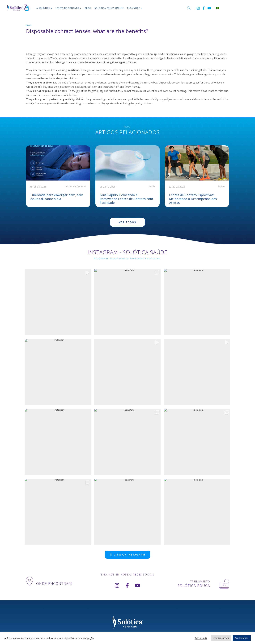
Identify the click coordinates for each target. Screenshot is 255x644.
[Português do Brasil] (217, 8)
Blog (88, 8)
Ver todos (127, 222)
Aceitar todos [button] (242, 637)
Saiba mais (201, 638)
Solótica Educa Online (109, 8)
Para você (133, 8)
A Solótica (43, 8)
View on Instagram (129, 554)
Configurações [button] (221, 637)
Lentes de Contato (67, 8)
